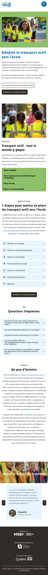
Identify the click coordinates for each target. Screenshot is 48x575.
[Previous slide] (3, 503)
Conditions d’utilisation (33, 569)
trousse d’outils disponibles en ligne (17, 230)
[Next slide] (44, 503)
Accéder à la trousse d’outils (14, 92)
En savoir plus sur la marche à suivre (18, 85)
